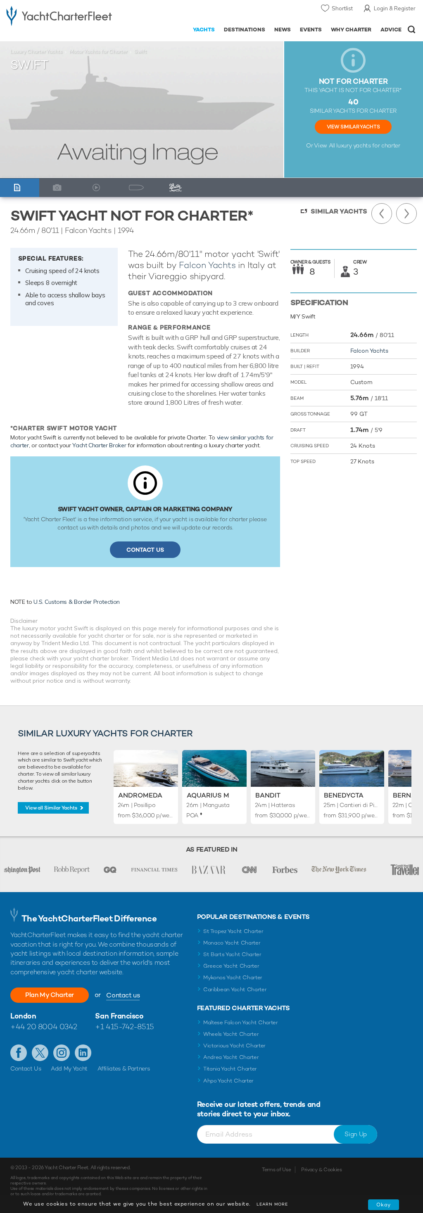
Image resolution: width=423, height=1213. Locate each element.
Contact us (123, 995)
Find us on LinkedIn (83, 1052)
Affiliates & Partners (123, 1068)
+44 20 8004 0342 (43, 1026)
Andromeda (140, 795)
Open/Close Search (412, 29)
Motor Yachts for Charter (98, 51)
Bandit (267, 795)
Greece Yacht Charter (231, 965)
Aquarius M (208, 795)
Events (311, 29)
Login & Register (395, 8)
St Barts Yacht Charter (232, 954)
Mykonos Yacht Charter (232, 977)
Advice (391, 29)
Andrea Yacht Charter (231, 1057)
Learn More (272, 1204)
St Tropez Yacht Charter (233, 931)
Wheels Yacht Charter (231, 1033)
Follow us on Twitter (40, 1052)
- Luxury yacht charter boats (59, 15)
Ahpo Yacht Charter (228, 1080)
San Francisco (119, 1016)
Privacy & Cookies (321, 1169)
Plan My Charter (49, 994)
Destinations (244, 29)
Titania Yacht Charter (230, 1068)
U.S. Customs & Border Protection (76, 601)
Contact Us (145, 549)
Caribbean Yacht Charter (235, 989)
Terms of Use (276, 1169)
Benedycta (344, 795)
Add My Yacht (69, 1068)
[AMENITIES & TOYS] (177, 187)
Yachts (204, 29)
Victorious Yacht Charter (234, 1045)
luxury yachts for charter (368, 145)
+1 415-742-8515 (124, 1026)
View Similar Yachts (353, 126)
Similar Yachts (339, 211)
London (23, 1016)
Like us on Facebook (18, 1052)
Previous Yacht (381, 213)
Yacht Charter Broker (99, 445)
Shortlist (342, 8)
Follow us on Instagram (61, 1052)
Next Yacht (406, 213)
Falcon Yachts (207, 265)
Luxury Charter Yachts (36, 51)
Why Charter (351, 29)
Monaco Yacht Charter (232, 942)
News (282, 29)
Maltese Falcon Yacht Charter (240, 1022)
